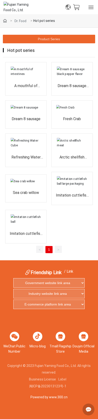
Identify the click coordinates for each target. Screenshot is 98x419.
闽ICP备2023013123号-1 (47, 386)
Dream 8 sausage (26, 118)
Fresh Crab (72, 118)
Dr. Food (20, 21)
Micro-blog (37, 346)
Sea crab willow (26, 192)
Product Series (49, 39)
